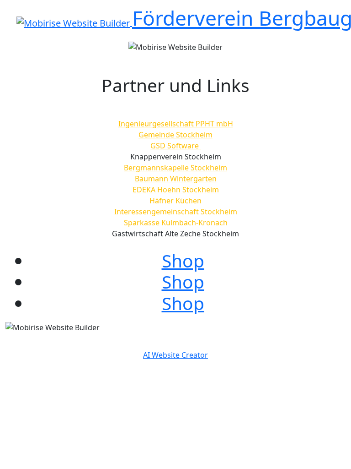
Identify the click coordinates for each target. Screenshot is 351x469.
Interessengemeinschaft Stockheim (175, 212)
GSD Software (175, 146)
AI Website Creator (175, 355)
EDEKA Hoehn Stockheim (176, 190)
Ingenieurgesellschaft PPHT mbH (175, 124)
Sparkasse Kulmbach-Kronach (176, 223)
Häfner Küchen (175, 201)
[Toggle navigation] (22, 35)
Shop (183, 260)
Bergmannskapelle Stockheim (175, 168)
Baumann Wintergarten (176, 179)
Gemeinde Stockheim (175, 135)
